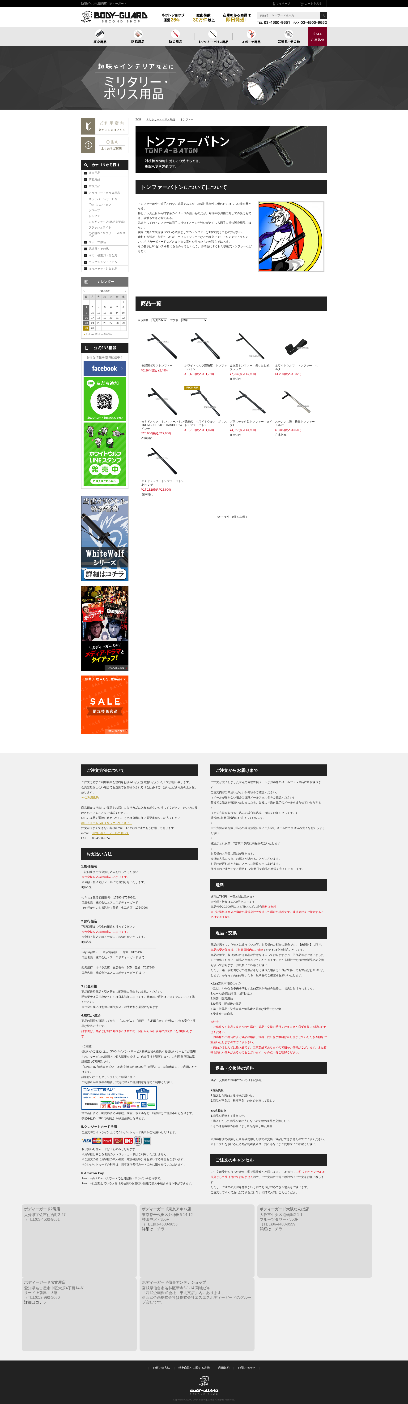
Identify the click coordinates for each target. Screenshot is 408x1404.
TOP (138, 119)
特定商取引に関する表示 (194, 1367)
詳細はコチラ (153, 1229)
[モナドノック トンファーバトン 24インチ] (162, 474)
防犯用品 (138, 36)
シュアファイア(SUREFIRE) (107, 221)
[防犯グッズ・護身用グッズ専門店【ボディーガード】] (114, 20)
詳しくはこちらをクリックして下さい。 (106, 823)
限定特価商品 (317, 36)
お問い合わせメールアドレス (110, 833)
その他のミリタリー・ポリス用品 (107, 234)
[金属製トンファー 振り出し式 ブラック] (251, 359)
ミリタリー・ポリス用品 (160, 119)
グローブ (94, 210)
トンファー (96, 216)
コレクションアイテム (103, 262)
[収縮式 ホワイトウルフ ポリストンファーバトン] (205, 415)
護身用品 (100, 36)
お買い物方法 (161, 1367)
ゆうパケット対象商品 (103, 268)
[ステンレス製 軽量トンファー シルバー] (296, 415)
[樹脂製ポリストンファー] (162, 359)
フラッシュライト (100, 227)
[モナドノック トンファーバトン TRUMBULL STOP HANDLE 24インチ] (162, 415)
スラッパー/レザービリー (104, 199)
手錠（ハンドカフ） (101, 204)
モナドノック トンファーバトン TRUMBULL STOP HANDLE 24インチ (164, 425)
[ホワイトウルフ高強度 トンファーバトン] (205, 359)
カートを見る (313, 3)
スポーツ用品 (251, 36)
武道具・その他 (289, 36)
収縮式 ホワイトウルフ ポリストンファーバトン (205, 423)
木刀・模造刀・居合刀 (103, 255)
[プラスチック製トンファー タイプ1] (251, 415)
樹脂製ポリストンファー (159, 365)
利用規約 (224, 1367)
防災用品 (176, 36)
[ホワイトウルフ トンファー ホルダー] (296, 359)
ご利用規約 (92, 797)
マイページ (283, 3)
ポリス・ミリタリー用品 (213, 36)
